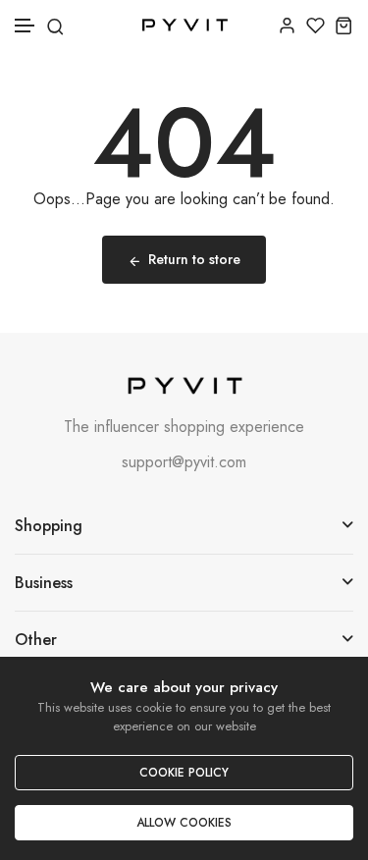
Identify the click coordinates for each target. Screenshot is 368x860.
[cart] (344, 25)
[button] (25, 26)
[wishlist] (315, 25)
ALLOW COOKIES (184, 823)
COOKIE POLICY (184, 772)
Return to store (194, 259)
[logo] (184, 25)
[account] (287, 25)
